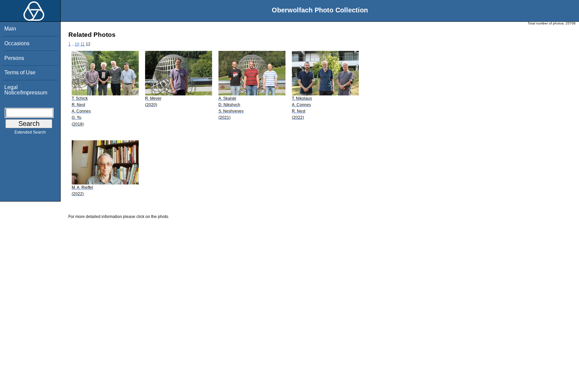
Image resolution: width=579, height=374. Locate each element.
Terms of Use (20, 72)
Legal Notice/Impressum (25, 89)
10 (77, 44)
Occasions (16, 43)
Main (10, 28)
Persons (14, 58)
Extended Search (30, 132)
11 (82, 44)
